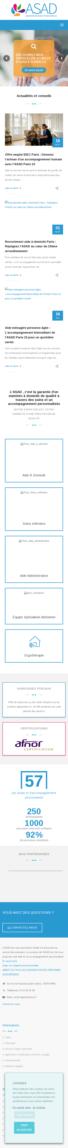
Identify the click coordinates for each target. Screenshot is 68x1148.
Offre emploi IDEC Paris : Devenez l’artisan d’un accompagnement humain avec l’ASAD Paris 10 (33, 159)
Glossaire (10, 1043)
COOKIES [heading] (19, 1083)
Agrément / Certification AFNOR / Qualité (27, 1054)
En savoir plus (9, 961)
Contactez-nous (11, 1004)
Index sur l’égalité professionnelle (20, 966)
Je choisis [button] (39, 1107)
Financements (12, 1060)
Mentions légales (14, 1066)
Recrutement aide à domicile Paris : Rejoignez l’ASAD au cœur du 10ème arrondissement (31, 246)
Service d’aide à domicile (18, 1048)
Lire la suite (11, 188)
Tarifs (8, 1037)
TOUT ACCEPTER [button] (24, 1127)
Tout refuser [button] (24, 1114)
